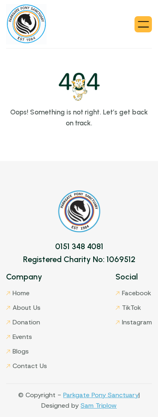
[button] (143, 24)
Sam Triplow (99, 405)
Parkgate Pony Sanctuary (101, 395)
